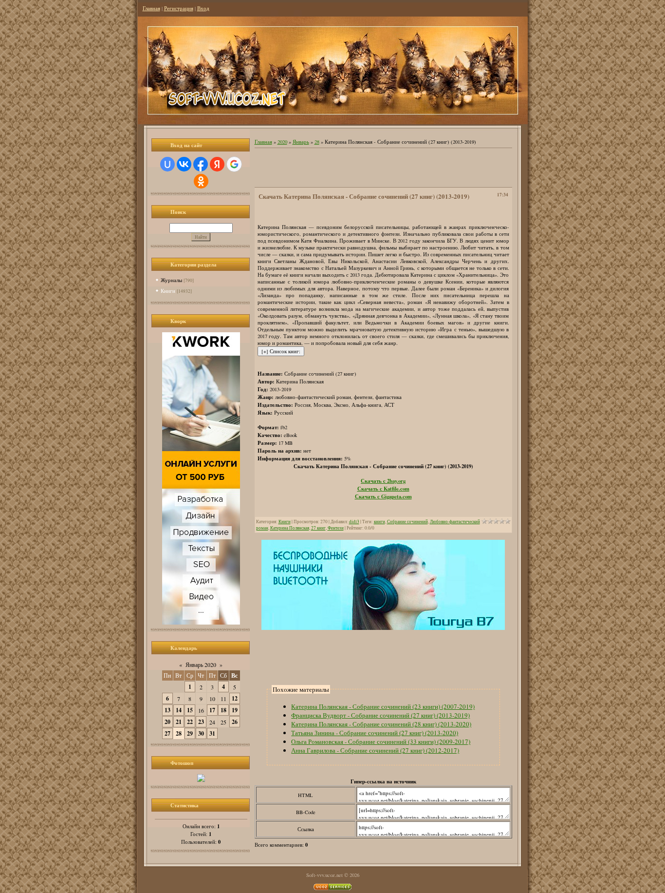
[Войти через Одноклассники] (201, 181)
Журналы (171, 280)
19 (235, 710)
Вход (203, 8)
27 (167, 733)
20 (167, 722)
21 (179, 722)
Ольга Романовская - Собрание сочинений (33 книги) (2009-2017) (380, 741)
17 (212, 710)
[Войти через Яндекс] (217, 164)
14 (179, 710)
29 (190, 733)
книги (379, 521)
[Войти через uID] (167, 164)
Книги (168, 290)
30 (201, 733)
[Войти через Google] (234, 164)
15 (190, 710)
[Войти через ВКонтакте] (184, 164)
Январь (301, 141)
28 (179, 733)
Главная (151, 8)
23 (201, 722)
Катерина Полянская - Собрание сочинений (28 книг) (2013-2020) (381, 724)
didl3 (354, 521)
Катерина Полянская (289, 528)
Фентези (336, 528)
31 (212, 733)
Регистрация (178, 8)
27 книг (318, 528)
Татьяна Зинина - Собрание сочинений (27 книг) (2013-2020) (374, 732)
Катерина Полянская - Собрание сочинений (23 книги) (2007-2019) (383, 706)
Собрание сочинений (407, 521)
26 (235, 722)
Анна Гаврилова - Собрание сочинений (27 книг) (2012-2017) (375, 750)
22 (190, 722)
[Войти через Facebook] (200, 164)
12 (235, 698)
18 (223, 710)
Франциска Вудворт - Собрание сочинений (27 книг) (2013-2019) (380, 715)
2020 (282, 141)
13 (167, 710)
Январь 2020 (200, 664)
